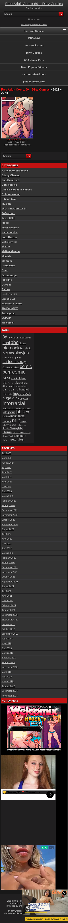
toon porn (20, 435)
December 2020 (10, 615)
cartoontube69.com (34, 74)
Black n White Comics (15, 170)
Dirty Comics (34, 52)
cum (24, 379)
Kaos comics (10, 232)
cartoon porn (12, 357)
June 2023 (7, 481)
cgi (25, 361)
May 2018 (6, 672)
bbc (14, 342)
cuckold (16, 378)
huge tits (24, 398)
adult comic (25, 337)
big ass (22, 343)
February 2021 (9, 605)
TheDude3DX (10, 308)
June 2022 (7, 539)
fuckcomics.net (34, 45)
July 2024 (6, 467)
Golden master (11, 194)
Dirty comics (9, 184)
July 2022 (6, 534)
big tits (8, 353)
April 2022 (7, 548)
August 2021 (8, 586)
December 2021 (10, 567)
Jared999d (8, 218)
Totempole (8, 313)
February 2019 (9, 657)
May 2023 (6, 486)
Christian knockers (11, 367)
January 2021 (8, 610)
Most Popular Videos (34, 67)
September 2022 (10, 524)
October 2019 (8, 629)
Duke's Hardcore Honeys (17, 189)
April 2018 (7, 676)
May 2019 (6, 643)
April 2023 (7, 491)
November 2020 (10, 619)
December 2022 (10, 510)
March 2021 (7, 600)
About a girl (13, 337)
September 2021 (10, 581)
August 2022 (8, 529)
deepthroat (22, 383)
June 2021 (7, 596)
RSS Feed (25, 25)
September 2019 (10, 634)
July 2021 (6, 591)
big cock (11, 347)
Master (6, 246)
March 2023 (7, 496)
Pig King (7, 280)
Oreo (5, 270)
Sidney (23, 422)
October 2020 (8, 624)
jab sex (22, 412)
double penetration (17, 386)
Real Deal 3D (9, 294)
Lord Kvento (9, 237)
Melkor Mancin (11, 251)
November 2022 (10, 515)
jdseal (5, 222)
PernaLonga (9, 275)
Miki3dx (6, 256)
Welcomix (8, 322)
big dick (25, 348)
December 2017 (10, 691)
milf (16, 420)
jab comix (26, 408)
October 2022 (8, 520)
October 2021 (8, 577)
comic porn (25, 145)
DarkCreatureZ (10, 180)
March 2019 (7, 653)
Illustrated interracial (14, 208)
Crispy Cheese (11, 175)
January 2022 (8, 562)
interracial (14, 403)
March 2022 (7, 553)
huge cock (22, 393)
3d (5, 337)
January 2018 (8, 686)
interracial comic (12, 408)
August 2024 (8, 463)
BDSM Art (34, 38)
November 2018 (10, 667)
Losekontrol (9, 242)
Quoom (6, 284)
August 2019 (8, 638)
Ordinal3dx (8, 265)
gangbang (10, 389)
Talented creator (12, 303)
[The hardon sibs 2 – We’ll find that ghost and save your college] (17, 117)
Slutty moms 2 (10, 425)
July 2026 (6, 453)
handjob (24, 389)
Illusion (6, 204)
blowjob (22, 353)
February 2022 (9, 558)
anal (6, 343)
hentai (7, 394)
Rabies (6, 289)
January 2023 (8, 505)
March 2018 (7, 681)
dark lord (10, 383)
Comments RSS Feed (38, 25)
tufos (20, 439)
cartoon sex (14, 145)
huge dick (11, 398)
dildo (5, 386)
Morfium (7, 261)
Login (38, 19)
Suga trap (22, 425)
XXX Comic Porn (34, 60)
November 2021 (10, 572)
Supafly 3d (8, 299)
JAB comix (8, 213)
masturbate (17, 415)
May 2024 (6, 477)
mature (7, 421)
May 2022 (6, 543)
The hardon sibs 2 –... (17, 139)
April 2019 (7, 648)
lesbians (6, 416)
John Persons (10, 227)
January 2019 (8, 662)
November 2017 (10, 696)
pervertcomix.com (34, 81)
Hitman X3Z (9, 199)
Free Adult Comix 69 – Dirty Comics (34, 4)
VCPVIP (6, 318)
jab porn (9, 412)
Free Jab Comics (34, 31)
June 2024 (7, 472)
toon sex (9, 439)
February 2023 (9, 501)
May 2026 (6, 458)
